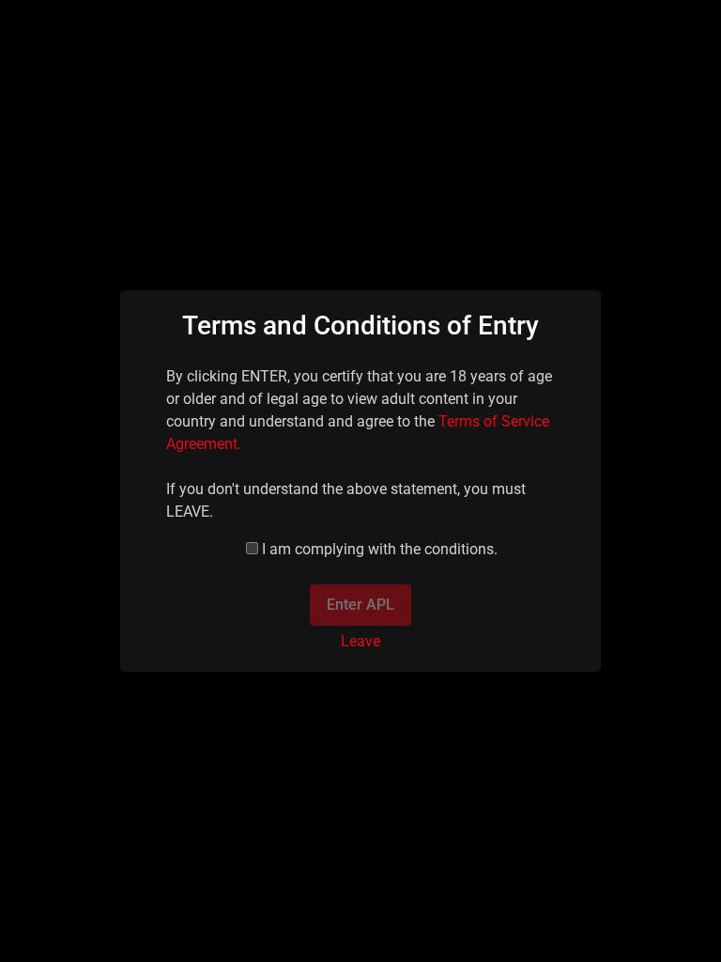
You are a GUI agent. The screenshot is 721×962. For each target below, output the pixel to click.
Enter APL (360, 604)
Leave (360, 641)
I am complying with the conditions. (380, 549)
